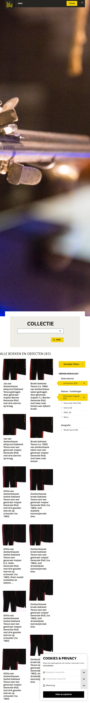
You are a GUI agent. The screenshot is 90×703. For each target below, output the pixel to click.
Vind (58, 340)
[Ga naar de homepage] (9, 4)
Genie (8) (68, 408)
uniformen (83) (70, 383)
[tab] (84, 672)
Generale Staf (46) (72, 403)
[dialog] (63, 677)
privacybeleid (48, 665)
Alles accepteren (63, 694)
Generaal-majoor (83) (71, 397)
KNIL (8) (67, 413)
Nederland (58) (71, 430)
